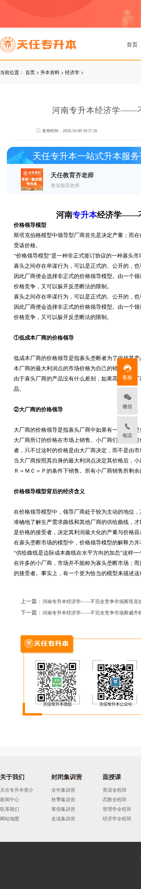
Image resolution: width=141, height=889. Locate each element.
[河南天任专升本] (54, 42)
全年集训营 (63, 790)
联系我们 (9, 809)
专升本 (85, 214)
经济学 (72, 72)
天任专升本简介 (17, 790)
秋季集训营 (63, 799)
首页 (132, 44)
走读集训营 (63, 818)
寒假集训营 (63, 809)
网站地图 (9, 818)
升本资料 (50, 72)
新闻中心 (9, 799)
